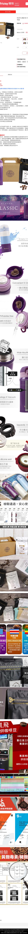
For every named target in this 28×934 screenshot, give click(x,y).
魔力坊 (24, 61)
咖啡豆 (19, 61)
